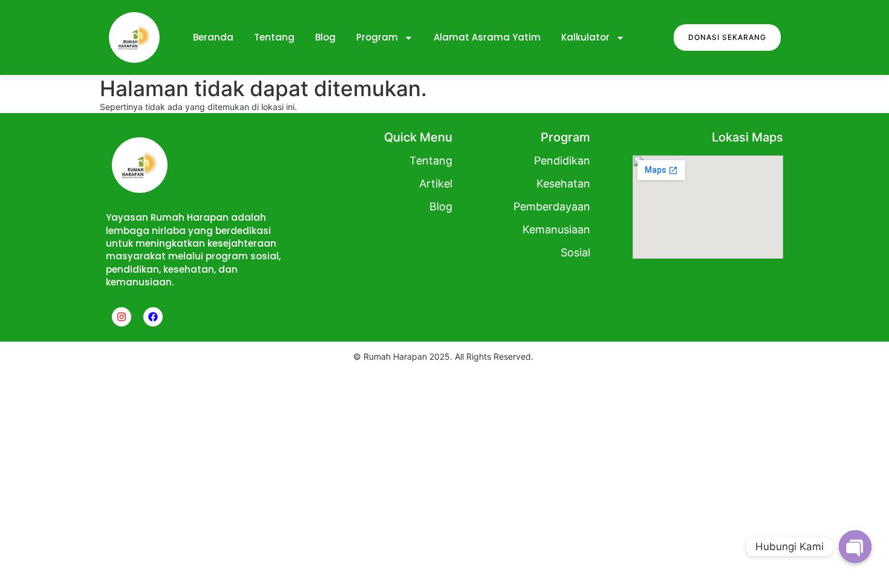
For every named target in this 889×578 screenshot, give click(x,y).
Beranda (213, 37)
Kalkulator (585, 37)
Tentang (274, 37)
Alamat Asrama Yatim (487, 37)
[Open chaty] (855, 546)
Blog (325, 37)
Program (377, 37)
